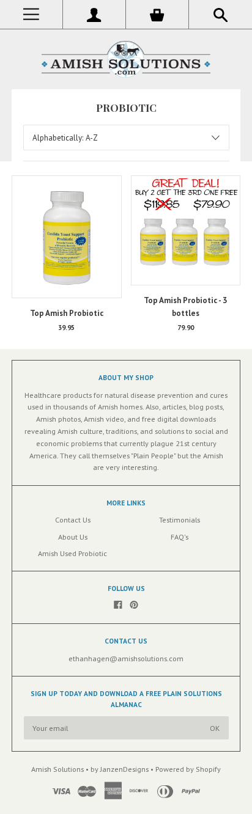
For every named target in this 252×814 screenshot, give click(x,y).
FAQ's (179, 536)
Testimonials (179, 519)
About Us (72, 536)
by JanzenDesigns (120, 769)
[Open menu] (31, 14)
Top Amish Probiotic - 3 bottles (185, 306)
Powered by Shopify (188, 769)
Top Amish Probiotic (66, 313)
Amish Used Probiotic (72, 553)
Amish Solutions (57, 769)
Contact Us (73, 519)
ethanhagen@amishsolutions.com (126, 658)
